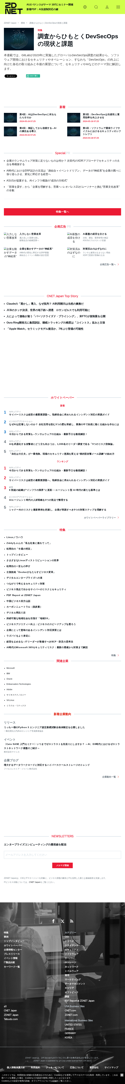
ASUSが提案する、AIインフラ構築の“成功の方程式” (37, 180)
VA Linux (10, 700)
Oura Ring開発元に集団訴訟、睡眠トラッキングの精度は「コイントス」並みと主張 (56, 322)
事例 (6, 936)
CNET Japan (34, 882)
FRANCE (69, 1029)
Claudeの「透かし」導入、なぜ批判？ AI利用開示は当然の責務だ (45, 303)
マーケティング (73, 979)
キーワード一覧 (12, 966)
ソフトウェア (71, 954)
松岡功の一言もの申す (18, 566)
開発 (23, 23)
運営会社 (94, 1067)
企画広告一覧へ (108, 264)
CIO (67, 936)
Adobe (9, 689)
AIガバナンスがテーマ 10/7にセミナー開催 (50, 4)
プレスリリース (12, 954)
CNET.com (70, 1010)
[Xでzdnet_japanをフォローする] (62, 921)
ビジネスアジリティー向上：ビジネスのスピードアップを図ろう (41, 624)
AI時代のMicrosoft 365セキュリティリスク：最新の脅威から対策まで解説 (47, 647)
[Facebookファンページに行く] (53, 921)
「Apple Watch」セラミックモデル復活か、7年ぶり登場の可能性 (45, 328)
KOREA (68, 1037)
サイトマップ (111, 1067)
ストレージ (70, 962)
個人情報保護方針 (16, 1067)
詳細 (55, 1081)
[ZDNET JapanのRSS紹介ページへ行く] (71, 921)
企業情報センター (13, 949)
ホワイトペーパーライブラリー (100, 517)
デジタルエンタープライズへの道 (24, 577)
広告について (77, 1067)
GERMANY (70, 1033)
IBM (8, 673)
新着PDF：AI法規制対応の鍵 (42, 9)
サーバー (69, 958)
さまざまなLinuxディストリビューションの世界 (33, 560)
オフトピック (71, 992)
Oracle (9, 679)
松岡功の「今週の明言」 (20, 548)
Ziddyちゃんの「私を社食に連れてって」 (29, 543)
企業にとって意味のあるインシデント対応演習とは (34, 630)
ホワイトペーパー (13, 945)
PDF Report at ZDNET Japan (24, 595)
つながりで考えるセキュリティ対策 (26, 583)
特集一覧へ (62, 211)
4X (5, 1006)
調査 (67, 996)
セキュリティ (71, 949)
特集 (113, 655)
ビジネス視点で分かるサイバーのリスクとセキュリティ (36, 589)
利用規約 (35, 1067)
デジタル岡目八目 (16, 612)
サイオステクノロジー (16, 695)
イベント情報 (11, 958)
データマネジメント (75, 983)
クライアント (71, 945)
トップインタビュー (17, 554)
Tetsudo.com (11, 1019)
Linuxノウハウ (15, 537)
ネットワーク (71, 966)
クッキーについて (55, 1067)
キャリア (69, 988)
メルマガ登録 (62, 865)
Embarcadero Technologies (19, 684)
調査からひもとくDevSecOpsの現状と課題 (48, 23)
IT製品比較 (9, 962)
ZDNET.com (71, 1015)
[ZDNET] (14, 7)
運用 (67, 975)
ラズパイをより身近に (18, 635)
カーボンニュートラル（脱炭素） (24, 606)
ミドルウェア (71, 971)
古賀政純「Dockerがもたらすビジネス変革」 (31, 572)
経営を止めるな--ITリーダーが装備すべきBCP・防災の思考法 (40, 641)
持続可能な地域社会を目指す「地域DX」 (28, 618)
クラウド (69, 941)
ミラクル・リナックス (16, 705)
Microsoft (10, 668)
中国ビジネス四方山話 (18, 601)
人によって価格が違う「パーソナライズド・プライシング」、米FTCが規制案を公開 (56, 316)
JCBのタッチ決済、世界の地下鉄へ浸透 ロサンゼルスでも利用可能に (48, 310)
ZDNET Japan (10, 23)
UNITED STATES (73, 1024)
